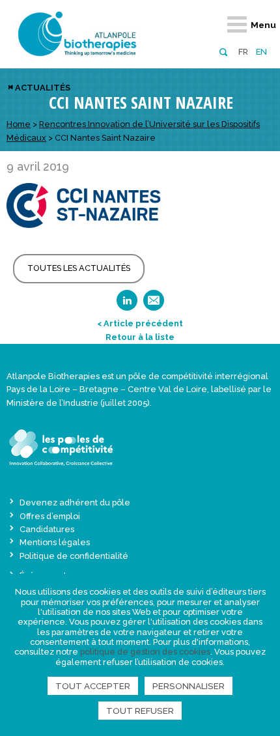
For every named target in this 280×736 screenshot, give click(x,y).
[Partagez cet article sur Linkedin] (127, 304)
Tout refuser (140, 710)
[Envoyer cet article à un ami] (153, 304)
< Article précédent (140, 323)
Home (19, 124)
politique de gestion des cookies (145, 652)
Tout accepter (92, 686)
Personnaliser (188, 686)
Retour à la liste (140, 337)
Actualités (42, 87)
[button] (223, 51)
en (261, 52)
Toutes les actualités (78, 268)
